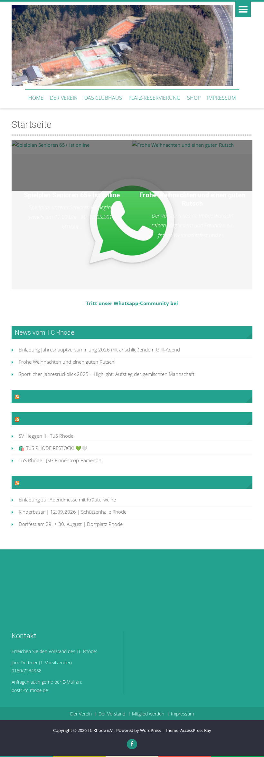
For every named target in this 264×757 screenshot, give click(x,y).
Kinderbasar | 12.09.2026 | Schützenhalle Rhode (73, 512)
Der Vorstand (112, 713)
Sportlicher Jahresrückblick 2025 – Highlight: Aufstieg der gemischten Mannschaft (106, 374)
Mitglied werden (148, 713)
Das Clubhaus (103, 97)
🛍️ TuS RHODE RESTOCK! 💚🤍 (53, 448)
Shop (194, 97)
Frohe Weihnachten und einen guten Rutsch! (67, 362)
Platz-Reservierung (154, 97)
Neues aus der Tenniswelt (58, 396)
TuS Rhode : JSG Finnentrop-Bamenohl (60, 460)
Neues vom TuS (44, 419)
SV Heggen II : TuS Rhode (46, 436)
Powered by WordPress (138, 730)
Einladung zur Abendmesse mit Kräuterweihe (67, 499)
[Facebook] (132, 744)
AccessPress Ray (195, 730)
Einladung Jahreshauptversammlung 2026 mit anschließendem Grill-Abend (99, 349)
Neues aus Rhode (46, 482)
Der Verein (64, 97)
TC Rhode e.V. (101, 730)
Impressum (221, 97)
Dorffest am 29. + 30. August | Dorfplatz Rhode (71, 524)
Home (35, 97)
